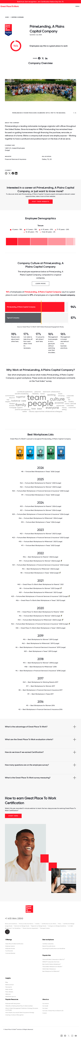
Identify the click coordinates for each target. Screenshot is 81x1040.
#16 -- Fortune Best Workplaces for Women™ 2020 (39, 616)
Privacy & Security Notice (26, 923)
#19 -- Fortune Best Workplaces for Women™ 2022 (39, 561)
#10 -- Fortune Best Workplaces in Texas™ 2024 (40, 522)
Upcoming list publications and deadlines (53, 948)
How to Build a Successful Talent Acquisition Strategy (19, 1012)
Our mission (45, 1003)
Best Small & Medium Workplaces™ (51, 964)
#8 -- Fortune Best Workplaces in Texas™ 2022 (39, 573)
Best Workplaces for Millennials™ (51, 971)
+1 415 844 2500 (14, 918)
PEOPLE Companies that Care (50, 962)
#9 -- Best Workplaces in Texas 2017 (40, 694)
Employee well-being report (12, 1003)
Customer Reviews (10, 953)
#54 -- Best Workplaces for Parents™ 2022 (40, 557)
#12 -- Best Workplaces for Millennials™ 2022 (40, 569)
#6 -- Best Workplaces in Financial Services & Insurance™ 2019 (40, 647)
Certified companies (47, 943)
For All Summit (9, 951)
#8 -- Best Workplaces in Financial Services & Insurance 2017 (40, 690)
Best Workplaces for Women (52, 966)
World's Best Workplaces (49, 969)
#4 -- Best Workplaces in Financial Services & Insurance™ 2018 (40, 671)
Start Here (13, 816)
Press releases (9, 991)
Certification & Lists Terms (49, 923)
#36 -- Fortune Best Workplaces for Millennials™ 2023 (40, 541)
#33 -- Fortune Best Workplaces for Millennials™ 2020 (39, 620)
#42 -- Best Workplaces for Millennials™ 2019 (40, 643)
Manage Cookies (45, 928)
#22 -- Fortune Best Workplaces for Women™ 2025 (40, 487)
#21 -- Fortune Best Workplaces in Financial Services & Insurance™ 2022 (40, 565)
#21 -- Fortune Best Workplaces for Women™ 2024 (40, 510)
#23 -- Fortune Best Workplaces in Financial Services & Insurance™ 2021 (39, 596)
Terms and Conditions (11, 923)
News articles (9, 989)
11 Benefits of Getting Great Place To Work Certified (19, 1006)
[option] (40, 94)
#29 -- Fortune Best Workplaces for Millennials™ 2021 (40, 592)
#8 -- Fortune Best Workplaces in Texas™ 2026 (40, 471)
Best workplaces (48, 939)
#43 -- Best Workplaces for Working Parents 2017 (40, 682)
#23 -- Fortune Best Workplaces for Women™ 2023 (40, 534)
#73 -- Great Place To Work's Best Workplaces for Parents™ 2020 (40, 612)
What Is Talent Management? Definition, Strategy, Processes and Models (21, 1009)
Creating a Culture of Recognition (14, 1015)
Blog (6, 982)
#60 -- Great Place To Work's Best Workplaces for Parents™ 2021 (40, 584)
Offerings (8, 939)
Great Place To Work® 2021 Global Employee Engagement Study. (43, 327)
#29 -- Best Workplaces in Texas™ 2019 (40, 651)
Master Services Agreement (30, 928)
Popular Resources (11, 999)
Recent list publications (48, 946)
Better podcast (9, 984)
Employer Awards (10, 946)
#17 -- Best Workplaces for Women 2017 (40, 686)
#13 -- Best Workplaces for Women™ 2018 (40, 663)
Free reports (8, 987)
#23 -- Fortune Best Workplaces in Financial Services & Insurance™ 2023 (40, 537)
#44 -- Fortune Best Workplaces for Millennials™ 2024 (40, 518)
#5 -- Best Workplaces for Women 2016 (40, 705)
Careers (37, 923)
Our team (45, 1008)
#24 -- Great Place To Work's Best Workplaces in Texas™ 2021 (40, 600)
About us (45, 999)
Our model (45, 1006)
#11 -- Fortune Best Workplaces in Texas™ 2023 (40, 545)
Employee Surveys (10, 948)
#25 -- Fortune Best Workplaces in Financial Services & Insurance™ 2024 (40, 514)
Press (59, 923)
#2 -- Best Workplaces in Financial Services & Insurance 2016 (40, 709)
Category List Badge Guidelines (57, 926)
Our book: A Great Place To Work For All (52, 1010)
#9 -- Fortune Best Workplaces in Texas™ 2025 (40, 495)
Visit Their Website (40, 201)
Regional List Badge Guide (38, 926)
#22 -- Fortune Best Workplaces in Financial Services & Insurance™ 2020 (39, 624)
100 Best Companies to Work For (53, 959)
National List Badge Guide (21, 926)
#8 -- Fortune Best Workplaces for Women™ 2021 (39, 588)
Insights (8, 978)
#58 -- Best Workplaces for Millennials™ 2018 (40, 667)
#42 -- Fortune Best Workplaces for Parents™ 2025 (40, 483)
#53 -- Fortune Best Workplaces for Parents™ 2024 (40, 506)
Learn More (40, 283)
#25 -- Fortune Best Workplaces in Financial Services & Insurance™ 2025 (40, 491)
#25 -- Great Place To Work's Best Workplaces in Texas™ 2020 (40, 628)
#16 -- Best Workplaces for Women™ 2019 (40, 639)
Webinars (8, 994)
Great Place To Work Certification (14, 943)
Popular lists (46, 955)
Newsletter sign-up (10, 996)
